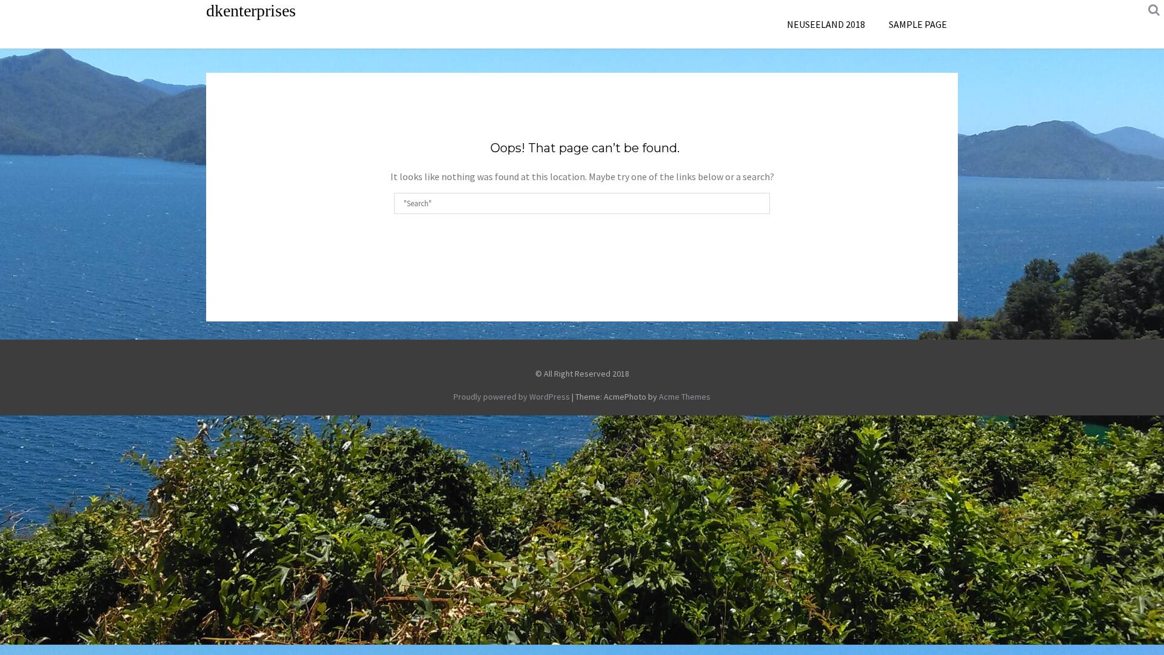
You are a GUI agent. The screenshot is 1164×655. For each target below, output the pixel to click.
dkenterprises (251, 10)
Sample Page (918, 24)
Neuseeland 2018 (826, 24)
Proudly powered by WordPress (511, 396)
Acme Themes (685, 396)
